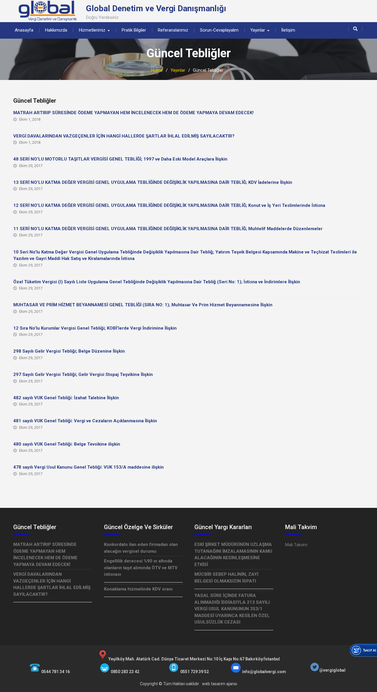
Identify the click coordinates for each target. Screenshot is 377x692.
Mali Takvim (296, 544)
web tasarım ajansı (219, 683)
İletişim (288, 30)
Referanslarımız (173, 30)
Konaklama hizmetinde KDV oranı (138, 589)
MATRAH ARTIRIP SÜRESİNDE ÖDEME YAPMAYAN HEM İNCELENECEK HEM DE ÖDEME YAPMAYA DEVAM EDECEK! (133, 112)
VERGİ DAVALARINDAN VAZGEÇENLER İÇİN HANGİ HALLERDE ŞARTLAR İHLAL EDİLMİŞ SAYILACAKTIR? (123, 136)
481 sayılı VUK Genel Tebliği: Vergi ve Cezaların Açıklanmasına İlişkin (85, 420)
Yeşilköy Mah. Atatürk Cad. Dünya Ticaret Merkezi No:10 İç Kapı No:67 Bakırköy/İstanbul (194, 659)
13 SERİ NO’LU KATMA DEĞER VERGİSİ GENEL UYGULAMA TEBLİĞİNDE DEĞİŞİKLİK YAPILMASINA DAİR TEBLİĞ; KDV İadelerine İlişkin (152, 182)
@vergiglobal (332, 670)
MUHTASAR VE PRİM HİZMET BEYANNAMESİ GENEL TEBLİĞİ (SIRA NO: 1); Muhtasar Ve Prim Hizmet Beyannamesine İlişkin (142, 304)
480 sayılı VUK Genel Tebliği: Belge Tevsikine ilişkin (66, 444)
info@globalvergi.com (264, 671)
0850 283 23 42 (125, 671)
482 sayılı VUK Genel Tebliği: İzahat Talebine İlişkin (66, 397)
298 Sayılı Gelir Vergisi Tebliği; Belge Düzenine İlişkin (69, 351)
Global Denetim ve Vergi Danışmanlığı (156, 8)
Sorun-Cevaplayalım (219, 30)
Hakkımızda (56, 30)
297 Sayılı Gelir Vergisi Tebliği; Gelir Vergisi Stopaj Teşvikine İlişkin (83, 374)
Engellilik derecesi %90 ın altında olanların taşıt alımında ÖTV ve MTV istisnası (141, 567)
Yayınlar (257, 30)
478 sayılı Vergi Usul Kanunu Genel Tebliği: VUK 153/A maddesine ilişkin (88, 467)
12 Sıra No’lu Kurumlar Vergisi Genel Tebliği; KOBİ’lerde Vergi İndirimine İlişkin (95, 328)
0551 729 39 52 (194, 671)
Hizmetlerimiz (92, 30)
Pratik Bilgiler (134, 30)
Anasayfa (24, 30)
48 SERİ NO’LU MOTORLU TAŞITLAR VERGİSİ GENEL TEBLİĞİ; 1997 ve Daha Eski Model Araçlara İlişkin (120, 159)
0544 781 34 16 (55, 671)
